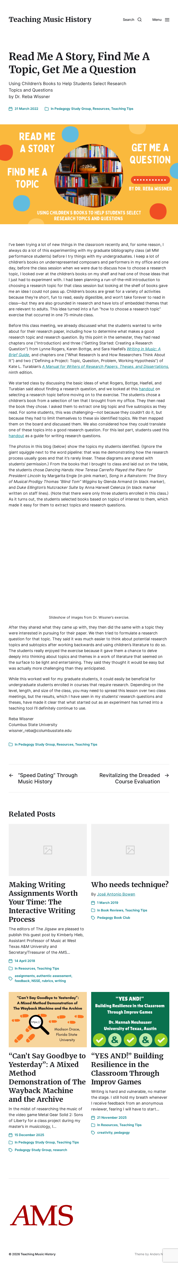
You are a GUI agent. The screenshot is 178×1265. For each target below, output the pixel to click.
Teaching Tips (122, 109)
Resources (101, 109)
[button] (132, 19)
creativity (104, 1132)
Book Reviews (112, 910)
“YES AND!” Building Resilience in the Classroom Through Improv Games (127, 1069)
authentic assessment (53, 976)
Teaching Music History (50, 19)
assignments (25, 976)
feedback (22, 981)
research (60, 1150)
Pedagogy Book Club (113, 918)
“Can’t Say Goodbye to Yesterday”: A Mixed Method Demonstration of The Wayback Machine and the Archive (47, 1078)
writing (60, 981)
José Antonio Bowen (116, 894)
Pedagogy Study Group (72, 109)
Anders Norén (159, 1254)
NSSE (35, 981)
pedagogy (122, 1132)
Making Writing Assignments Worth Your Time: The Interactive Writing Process (43, 902)
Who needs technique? (130, 884)
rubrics (47, 981)
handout (146, 389)
